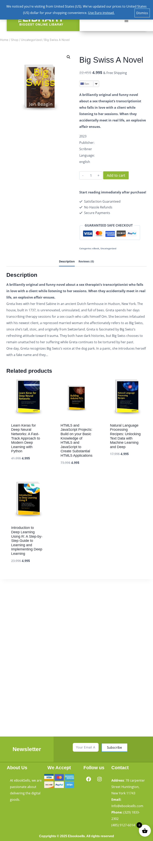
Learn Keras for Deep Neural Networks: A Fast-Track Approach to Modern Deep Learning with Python (25, 438)
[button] (126, 20)
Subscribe (114, 747)
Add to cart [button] (20, 470)
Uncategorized (108, 248)
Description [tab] (67, 261)
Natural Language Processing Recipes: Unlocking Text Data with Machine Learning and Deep (125, 436)
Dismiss (142, 13)
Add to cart (116, 175)
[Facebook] (88, 779)
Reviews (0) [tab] (86, 261)
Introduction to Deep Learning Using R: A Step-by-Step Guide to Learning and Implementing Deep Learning (26, 541)
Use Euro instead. (101, 13)
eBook (95, 248)
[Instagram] (99, 779)
